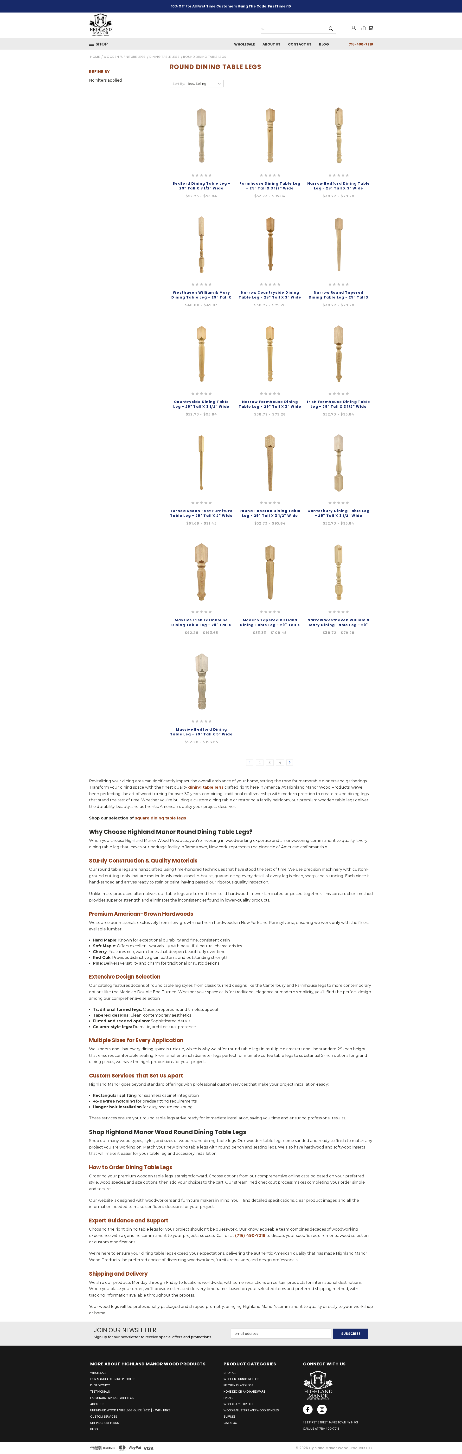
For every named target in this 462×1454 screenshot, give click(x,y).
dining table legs (206, 787)
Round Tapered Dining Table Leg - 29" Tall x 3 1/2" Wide (270, 513)
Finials (228, 1398)
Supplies (230, 1417)
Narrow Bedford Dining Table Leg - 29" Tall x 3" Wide (338, 186)
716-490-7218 (361, 44)
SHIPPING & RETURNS (104, 1423)
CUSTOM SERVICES (103, 1417)
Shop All (230, 1373)
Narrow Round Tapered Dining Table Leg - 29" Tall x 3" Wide (339, 297)
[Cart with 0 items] (370, 28)
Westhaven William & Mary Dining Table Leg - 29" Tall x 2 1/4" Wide (201, 297)
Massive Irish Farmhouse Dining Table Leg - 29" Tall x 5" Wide (201, 625)
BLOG (94, 1429)
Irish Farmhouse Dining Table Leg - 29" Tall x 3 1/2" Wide (338, 404)
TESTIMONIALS (100, 1391)
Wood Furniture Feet (239, 1404)
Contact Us (299, 44)
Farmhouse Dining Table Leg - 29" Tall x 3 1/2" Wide (269, 186)
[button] (100, 44)
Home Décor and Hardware (244, 1391)
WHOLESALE (98, 1373)
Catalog (230, 1423)
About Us (271, 44)
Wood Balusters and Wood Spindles (251, 1410)
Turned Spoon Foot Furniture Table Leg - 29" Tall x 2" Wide (201, 513)
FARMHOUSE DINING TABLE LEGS (112, 1398)
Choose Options (201, 140)
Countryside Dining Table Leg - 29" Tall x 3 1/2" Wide (201, 404)
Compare (200, 129)
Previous (449, 1439)
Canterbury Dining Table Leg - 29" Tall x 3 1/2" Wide (339, 513)
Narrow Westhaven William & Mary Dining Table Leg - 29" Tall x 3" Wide (339, 625)
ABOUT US (97, 1404)
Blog (324, 44)
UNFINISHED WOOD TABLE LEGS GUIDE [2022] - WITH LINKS (130, 1410)
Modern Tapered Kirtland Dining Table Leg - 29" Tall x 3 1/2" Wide (270, 625)
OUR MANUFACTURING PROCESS (112, 1379)
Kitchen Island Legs (238, 1385)
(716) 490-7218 (250, 1235)
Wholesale (244, 44)
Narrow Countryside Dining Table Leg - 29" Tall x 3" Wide (270, 295)
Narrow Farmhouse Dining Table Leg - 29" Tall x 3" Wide (270, 404)
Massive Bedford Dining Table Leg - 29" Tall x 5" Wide (201, 732)
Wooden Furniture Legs (241, 1379)
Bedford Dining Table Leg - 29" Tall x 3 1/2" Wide (201, 186)
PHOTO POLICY (100, 1385)
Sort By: (179, 83)
